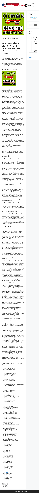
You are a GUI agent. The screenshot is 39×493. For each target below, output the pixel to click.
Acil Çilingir (29, 4)
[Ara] (35, 25)
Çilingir (8, 476)
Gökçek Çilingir (5, 485)
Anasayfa (33, 3)
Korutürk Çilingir (5, 486)
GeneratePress (24, 491)
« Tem (30, 57)
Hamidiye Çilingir (5, 472)
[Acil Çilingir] (14, 4)
